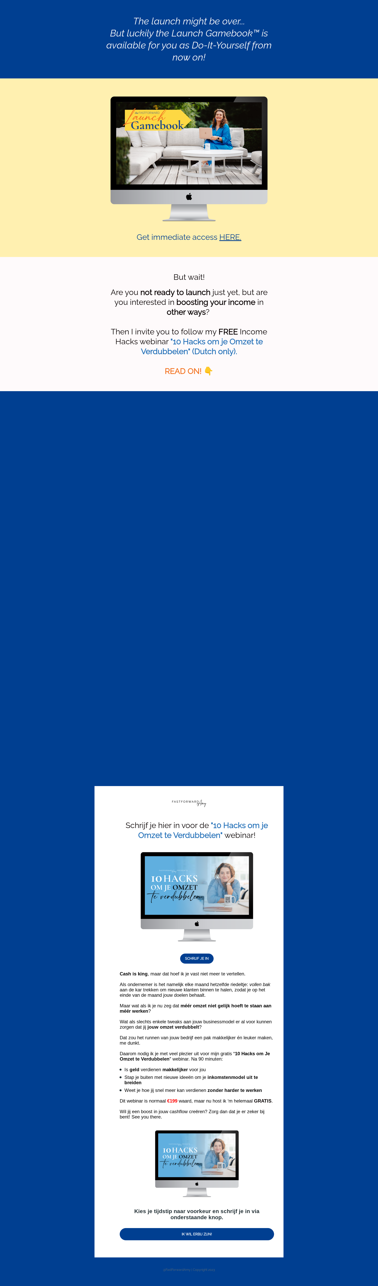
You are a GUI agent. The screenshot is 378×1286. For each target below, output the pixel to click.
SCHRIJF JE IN (197, 958)
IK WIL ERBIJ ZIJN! (197, 1234)
